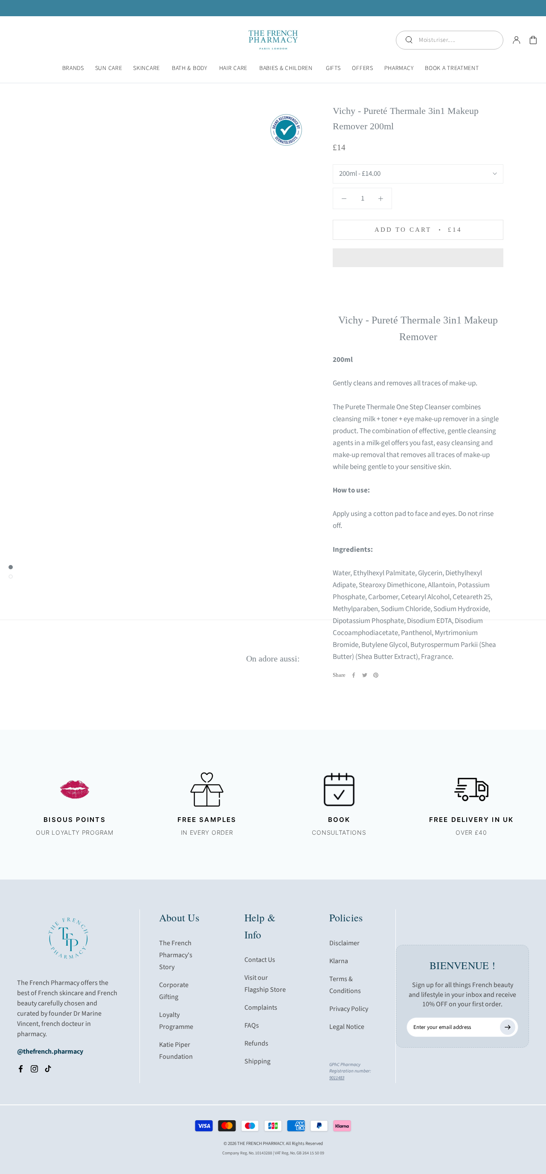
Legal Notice (346, 1026)
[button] (418, 257)
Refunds (256, 1043)
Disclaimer (344, 943)
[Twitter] (364, 675)
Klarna (338, 961)
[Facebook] (353, 675)
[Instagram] (34, 1069)
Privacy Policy (348, 1009)
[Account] (516, 40)
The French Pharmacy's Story (175, 955)
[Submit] (507, 1027)
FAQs (251, 1025)
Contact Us (259, 959)
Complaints (260, 1007)
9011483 (336, 1078)
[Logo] (273, 40)
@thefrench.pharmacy (50, 1051)
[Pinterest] (375, 675)
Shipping (257, 1061)
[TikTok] (48, 1069)
